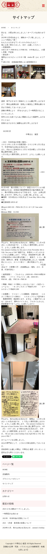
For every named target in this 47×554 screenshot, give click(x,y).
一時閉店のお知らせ (10, 514)
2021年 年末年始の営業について (16, 518)
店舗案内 (6, 474)
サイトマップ (8, 484)
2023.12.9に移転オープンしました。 (17, 509)
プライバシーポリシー (11, 479)
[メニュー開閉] (43, 5)
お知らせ (6, 496)
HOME (3, 28)
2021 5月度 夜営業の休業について (17, 523)
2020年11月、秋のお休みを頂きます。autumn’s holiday (23, 528)
